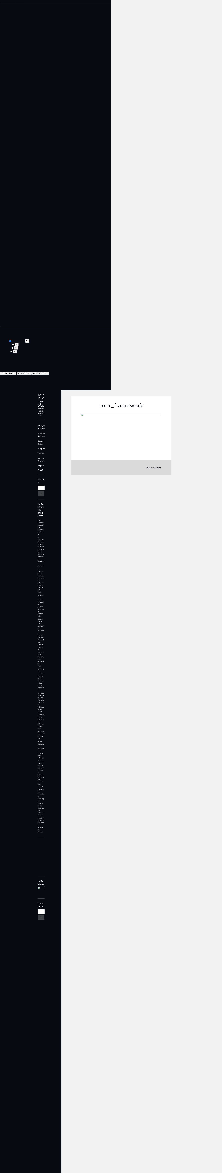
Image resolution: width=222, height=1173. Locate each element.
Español (41, 470)
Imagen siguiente (153, 467)
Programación (44, 448)
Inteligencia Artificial (43, 427)
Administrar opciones (12, 357)
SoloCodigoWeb (41, 400)
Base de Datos (41, 442)
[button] (111, 165)
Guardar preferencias (40, 373)
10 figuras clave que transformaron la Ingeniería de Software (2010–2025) (41, 702)
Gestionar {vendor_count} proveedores (20, 364)
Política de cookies (11, 379)
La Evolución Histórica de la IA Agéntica (41, 541)
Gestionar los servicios (13, 360)
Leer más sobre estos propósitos (17, 367)
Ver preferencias (24, 373)
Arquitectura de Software (43, 434)
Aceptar (4, 373)
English (41, 465)
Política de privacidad (12, 382)
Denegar (12, 373)
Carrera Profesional (43, 459)
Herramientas (44, 453)
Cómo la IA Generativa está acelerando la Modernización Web (41, 657)
